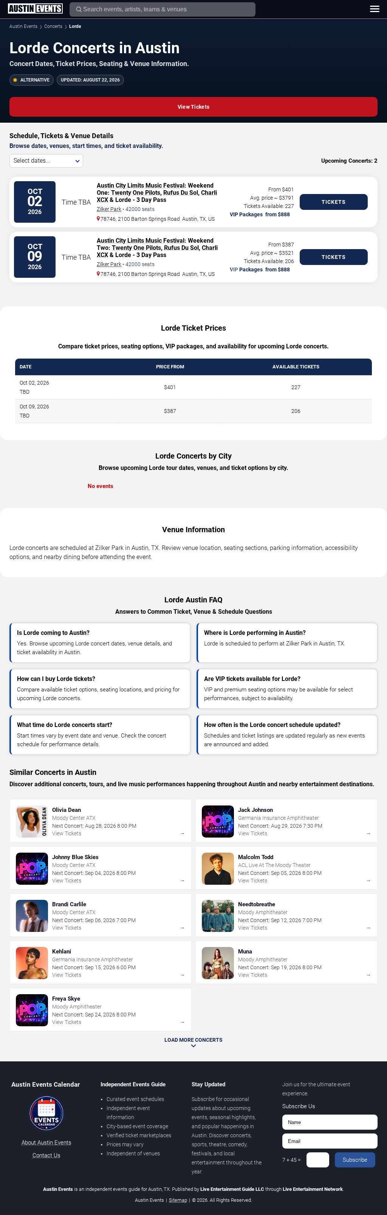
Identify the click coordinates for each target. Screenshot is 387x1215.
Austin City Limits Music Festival (140, 185)
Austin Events (23, 26)
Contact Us (46, 1155)
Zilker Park (109, 209)
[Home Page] (35, 9)
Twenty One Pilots (135, 192)
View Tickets (193, 107)
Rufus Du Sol (180, 192)
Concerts (53, 26)
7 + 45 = (291, 1160)
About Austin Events (46, 1142)
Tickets (334, 202)
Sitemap (178, 1200)
